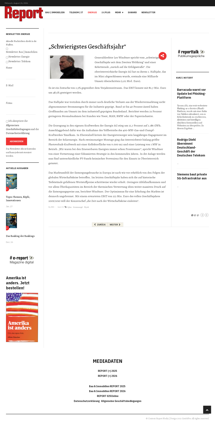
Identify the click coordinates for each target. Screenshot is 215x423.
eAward (132, 12)
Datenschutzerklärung (18, 133)
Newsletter (148, 12)
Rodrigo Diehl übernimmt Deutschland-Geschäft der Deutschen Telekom (191, 147)
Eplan (69, 207)
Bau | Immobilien (55, 12)
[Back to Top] (207, 410)
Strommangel (78, 207)
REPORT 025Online (107, 396)
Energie (92, 12)
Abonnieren (16, 141)
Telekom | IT (76, 12)
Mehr (118, 12)
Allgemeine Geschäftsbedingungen (121, 401)
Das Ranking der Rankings (20, 236)
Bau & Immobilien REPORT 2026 (107, 391)
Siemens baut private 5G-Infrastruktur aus (192, 176)
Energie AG (125, 72)
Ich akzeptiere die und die (22, 127)
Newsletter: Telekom (19, 61)
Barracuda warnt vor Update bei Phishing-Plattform (191, 93)
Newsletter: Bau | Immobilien (21, 52)
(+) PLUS (106, 12)
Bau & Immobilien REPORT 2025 (107, 386)
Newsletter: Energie (19, 56)
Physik (86, 207)
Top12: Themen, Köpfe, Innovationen (18, 198)
